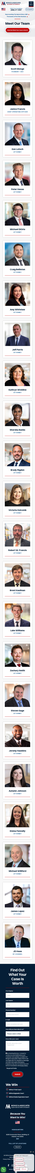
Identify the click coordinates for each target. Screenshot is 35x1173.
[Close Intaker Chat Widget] (33, 1152)
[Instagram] (13, 1165)
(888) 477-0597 (16, 10)
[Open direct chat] (31, 1152)
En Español (29, 9)
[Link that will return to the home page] (17, 1106)
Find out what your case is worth (17, 30)
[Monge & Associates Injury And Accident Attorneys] (11, 3)
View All (17, 1147)
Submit (17, 1074)
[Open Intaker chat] (16, 1172)
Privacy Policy (24, 1065)
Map (17, 1138)
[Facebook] (8, 1165)
